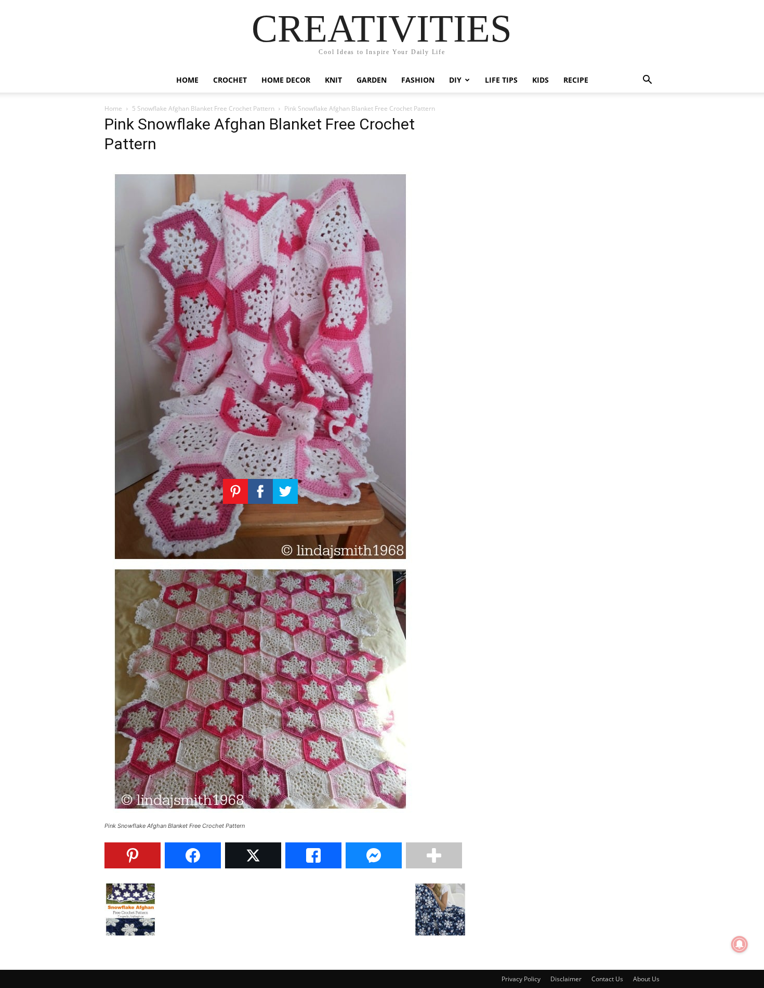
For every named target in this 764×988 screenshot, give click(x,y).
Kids (540, 80)
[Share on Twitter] (253, 855)
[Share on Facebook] (193, 855)
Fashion (417, 80)
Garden (372, 80)
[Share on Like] (313, 855)
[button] (647, 81)
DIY (455, 80)
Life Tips (501, 80)
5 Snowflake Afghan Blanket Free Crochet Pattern (203, 108)
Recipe (575, 80)
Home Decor (285, 80)
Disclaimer (566, 978)
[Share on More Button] (434, 855)
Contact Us (607, 978)
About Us (646, 978)
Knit (333, 80)
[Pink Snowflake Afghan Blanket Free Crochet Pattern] (260, 816)
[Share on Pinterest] (132, 855)
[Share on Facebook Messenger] (374, 855)
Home (187, 80)
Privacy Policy (521, 978)
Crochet (230, 80)
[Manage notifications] (739, 944)
